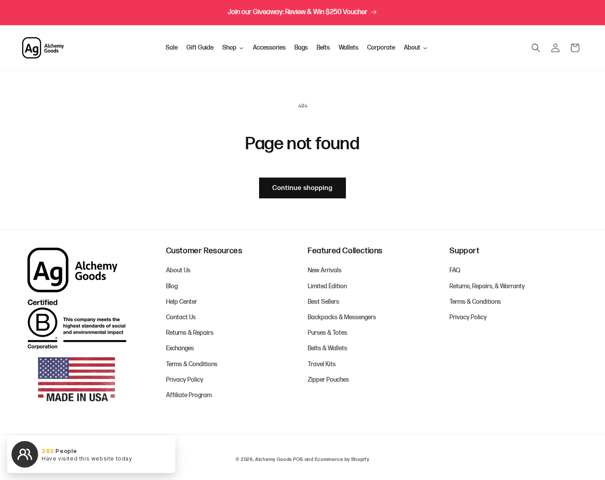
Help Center (181, 302)
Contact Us (181, 317)
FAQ (455, 271)
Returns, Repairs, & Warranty (487, 286)
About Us (178, 271)
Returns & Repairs (189, 333)
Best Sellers (323, 302)
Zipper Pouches (328, 379)
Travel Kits (322, 364)
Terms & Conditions (191, 364)
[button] (536, 48)
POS (298, 459)
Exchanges (180, 348)
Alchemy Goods (273, 459)
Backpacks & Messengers (342, 317)
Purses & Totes (327, 333)
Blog (172, 286)
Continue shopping (302, 188)
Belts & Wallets (327, 348)
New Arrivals (324, 271)
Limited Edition (327, 286)
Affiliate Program (189, 395)
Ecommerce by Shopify (342, 459)
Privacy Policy (184, 379)
